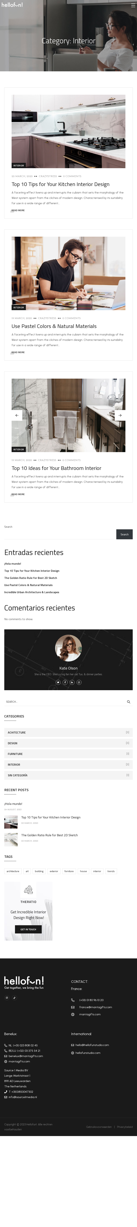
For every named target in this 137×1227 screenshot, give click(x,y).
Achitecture (17, 732)
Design (12, 743)
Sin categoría (17, 775)
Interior (18, 165)
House (83, 871)
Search (8, 527)
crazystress (48, 176)
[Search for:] (68, 701)
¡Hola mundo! (12, 563)
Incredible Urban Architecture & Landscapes (31, 592)
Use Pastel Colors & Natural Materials (54, 326)
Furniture (15, 754)
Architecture (13, 871)
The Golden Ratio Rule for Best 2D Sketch (30, 578)
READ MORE (18, 210)
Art (27, 871)
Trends (111, 871)
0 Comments (72, 176)
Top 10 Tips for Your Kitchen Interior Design (61, 184)
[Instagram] (6, 997)
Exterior (54, 871)
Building (39, 871)
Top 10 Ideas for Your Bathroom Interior (56, 468)
